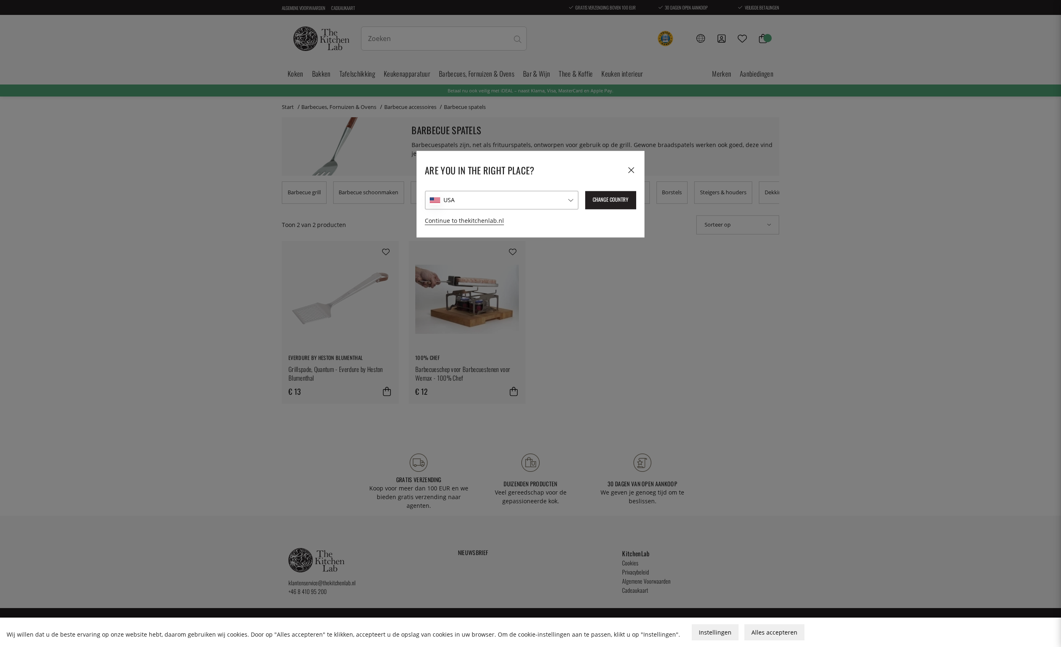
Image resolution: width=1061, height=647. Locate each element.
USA (449, 200)
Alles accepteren (774, 632)
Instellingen (715, 632)
